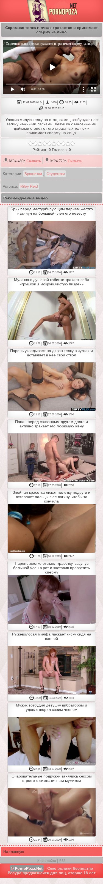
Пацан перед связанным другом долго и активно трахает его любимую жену (51, 423)
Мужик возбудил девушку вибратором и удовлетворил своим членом (51, 707)
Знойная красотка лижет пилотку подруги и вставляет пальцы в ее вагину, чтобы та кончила (51, 496)
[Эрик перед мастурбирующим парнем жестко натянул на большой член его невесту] (52, 245)
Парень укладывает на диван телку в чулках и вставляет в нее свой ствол (51, 352)
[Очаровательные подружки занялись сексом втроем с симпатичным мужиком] (52, 812)
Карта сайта (46, 861)
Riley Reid (29, 186)
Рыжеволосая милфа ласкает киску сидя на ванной (51, 636)
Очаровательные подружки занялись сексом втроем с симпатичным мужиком (52, 778)
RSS (62, 861)
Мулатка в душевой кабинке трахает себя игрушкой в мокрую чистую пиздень (51, 281)
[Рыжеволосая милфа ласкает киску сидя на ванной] (52, 670)
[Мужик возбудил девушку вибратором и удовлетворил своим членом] (52, 741)
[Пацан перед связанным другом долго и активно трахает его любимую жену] (52, 458)
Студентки (55, 174)
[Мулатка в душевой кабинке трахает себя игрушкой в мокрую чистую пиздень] (52, 316)
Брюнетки (33, 174)
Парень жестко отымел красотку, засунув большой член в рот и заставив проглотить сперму (51, 567)
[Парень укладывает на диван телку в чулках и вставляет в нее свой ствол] (52, 387)
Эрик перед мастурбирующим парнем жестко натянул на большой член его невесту (51, 211)
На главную (13, 851)
